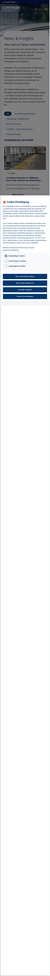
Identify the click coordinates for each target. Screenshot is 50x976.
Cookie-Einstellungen (25, 296)
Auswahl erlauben (25, 290)
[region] (25, 585)
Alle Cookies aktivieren (25, 283)
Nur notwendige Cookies (25, 276)
